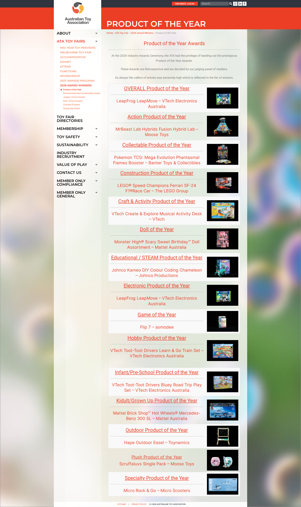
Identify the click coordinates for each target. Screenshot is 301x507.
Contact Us (69, 172)
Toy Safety (68, 137)
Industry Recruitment (71, 155)
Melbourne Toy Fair (75, 52)
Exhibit (65, 61)
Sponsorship (70, 76)
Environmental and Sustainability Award (81, 93)
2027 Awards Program (77, 80)
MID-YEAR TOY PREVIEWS (77, 47)
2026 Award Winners (76, 85)
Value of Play (72, 164)
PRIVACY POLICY (139, 504)
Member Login (184, 3)
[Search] (231, 4)
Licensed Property (71, 104)
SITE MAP (121, 504)
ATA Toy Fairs (71, 41)
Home (109, 33)
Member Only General (71, 194)
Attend (65, 66)
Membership (70, 128)
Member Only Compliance (71, 183)
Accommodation (73, 57)
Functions (68, 71)
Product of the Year (72, 89)
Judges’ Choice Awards (74, 97)
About (64, 33)
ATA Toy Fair (121, 33)
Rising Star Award (71, 108)
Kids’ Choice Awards (72, 101)
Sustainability (72, 145)
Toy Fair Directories (70, 119)
